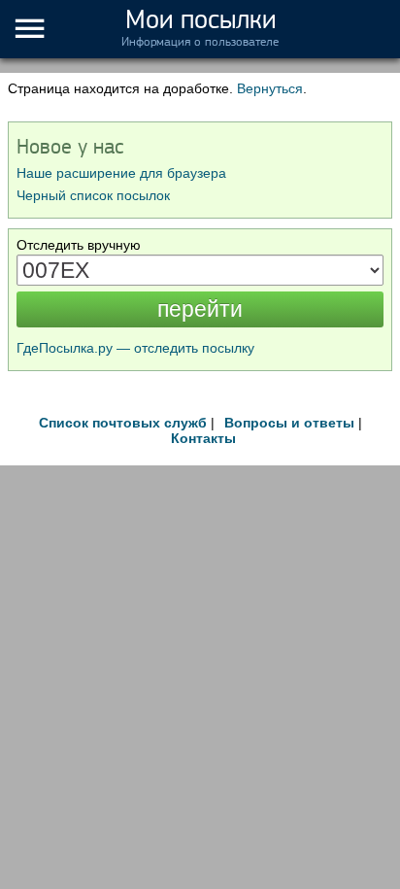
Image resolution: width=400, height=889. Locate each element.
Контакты (203, 438)
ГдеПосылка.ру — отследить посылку (135, 348)
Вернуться (270, 88)
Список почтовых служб (123, 422)
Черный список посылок (93, 195)
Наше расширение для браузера (121, 173)
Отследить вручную (79, 245)
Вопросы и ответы (289, 422)
